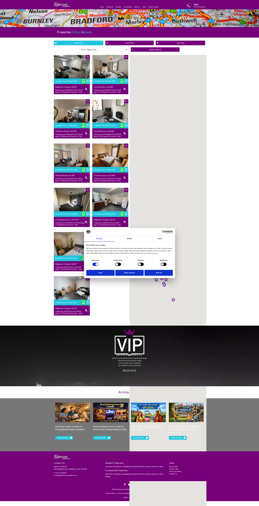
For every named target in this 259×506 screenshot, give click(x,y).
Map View (180, 43)
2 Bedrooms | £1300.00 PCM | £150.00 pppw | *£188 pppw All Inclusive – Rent (69, 135)
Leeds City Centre (157, 466)
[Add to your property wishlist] (88, 57)
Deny (100, 273)
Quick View (78, 43)
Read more (62, 438)
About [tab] (160, 238)
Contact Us (173, 474)
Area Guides (173, 466)
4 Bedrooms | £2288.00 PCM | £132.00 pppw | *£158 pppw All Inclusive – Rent (69, 91)
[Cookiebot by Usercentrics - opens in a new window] (164, 231)
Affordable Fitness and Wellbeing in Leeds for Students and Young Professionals (186, 429)
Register (129, 370)
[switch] (118, 264)
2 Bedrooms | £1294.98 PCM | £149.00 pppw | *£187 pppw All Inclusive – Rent (107, 135)
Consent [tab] (99, 238)
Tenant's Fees (173, 469)
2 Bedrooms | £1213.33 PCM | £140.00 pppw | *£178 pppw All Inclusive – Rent (107, 179)
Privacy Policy (110, 493)
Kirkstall (134, 466)
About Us (137, 7)
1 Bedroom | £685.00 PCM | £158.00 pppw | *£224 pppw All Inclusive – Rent (107, 224)
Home (102, 7)
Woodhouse (117, 466)
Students (118, 7)
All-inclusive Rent (175, 471)
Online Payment (153, 7)
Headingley (126, 466)
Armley (147, 466)
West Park (141, 466)
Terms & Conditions (124, 493)
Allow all (159, 273)
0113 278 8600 (61, 473)
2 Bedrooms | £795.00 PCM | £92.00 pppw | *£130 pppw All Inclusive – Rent (70, 224)
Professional (127, 7)
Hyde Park (109, 466)
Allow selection (129, 273)
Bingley (107, 476)
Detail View (129, 43)
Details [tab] (129, 238)
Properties (109, 7)
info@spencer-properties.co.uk (66, 475)
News (144, 7)
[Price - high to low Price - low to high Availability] (103, 49)
